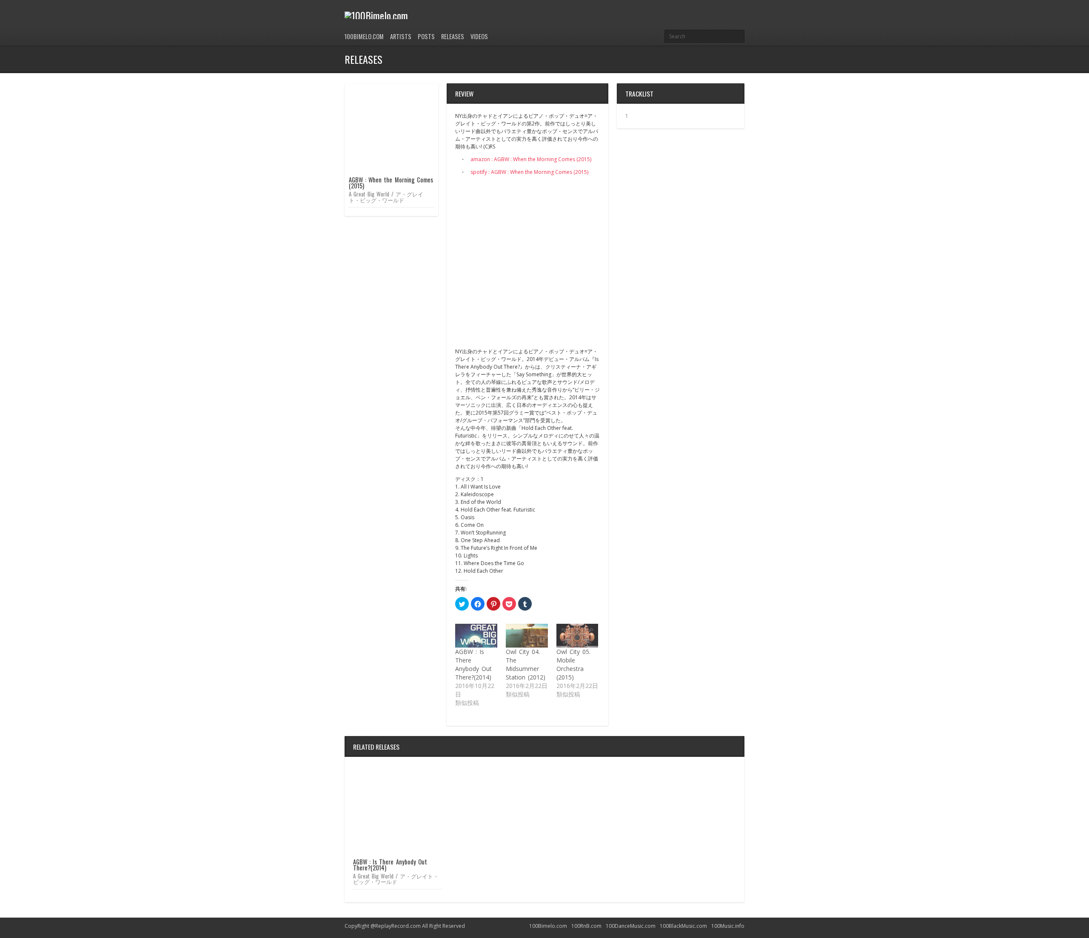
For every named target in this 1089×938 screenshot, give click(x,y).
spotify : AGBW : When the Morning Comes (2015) (529, 172)
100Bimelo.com (364, 36)
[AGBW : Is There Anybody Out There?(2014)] (476, 636)
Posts (426, 36)
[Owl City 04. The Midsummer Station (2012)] (527, 636)
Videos (479, 36)
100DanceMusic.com (631, 925)
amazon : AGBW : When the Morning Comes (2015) (530, 159)
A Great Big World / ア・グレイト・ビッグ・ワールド (386, 197)
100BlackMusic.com (683, 925)
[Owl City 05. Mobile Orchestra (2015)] (577, 636)
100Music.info (727, 925)
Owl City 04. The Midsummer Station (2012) (525, 664)
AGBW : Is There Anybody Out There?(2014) (473, 664)
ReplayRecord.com (398, 925)
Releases (452, 36)
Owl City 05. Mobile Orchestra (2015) (573, 664)
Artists (400, 36)
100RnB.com (586, 925)
